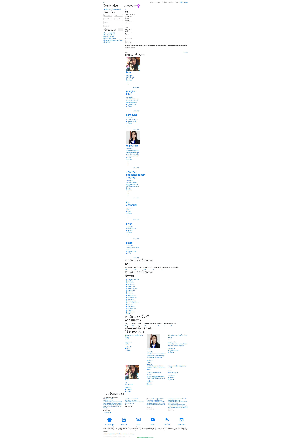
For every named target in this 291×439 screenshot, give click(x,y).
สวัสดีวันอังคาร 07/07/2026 (131, 400)
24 (153, 269)
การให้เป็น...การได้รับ (108, 400)
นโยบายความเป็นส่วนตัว (118, 434)
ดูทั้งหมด (106, 412)
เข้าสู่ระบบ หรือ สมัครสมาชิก (113, 9)
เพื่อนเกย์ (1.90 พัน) (108, 36)
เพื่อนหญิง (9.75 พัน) (109, 35)
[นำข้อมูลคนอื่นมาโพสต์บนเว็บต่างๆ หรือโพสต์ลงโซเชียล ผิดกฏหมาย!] (178, 399)
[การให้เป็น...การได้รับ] (108, 398)
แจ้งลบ (186, 52)
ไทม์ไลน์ (164, 2)
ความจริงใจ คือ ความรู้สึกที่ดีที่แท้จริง (154, 400)
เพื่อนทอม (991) (107, 40)
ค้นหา (120, 30)
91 (138, 325)
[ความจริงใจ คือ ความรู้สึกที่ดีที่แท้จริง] (155, 398)
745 (135, 269)
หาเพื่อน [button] (158, 2)
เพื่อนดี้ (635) (107, 42)
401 (133, 325)
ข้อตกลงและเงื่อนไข (107, 434)
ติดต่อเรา (177, 2)
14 (158, 325)
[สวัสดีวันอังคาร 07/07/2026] (131, 398)
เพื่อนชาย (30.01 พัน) (109, 33)
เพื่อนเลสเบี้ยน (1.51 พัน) (109, 38)
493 (126, 269)
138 (126, 325)
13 (171, 325)
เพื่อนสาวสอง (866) (117, 40)
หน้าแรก (152, 2)
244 (144, 269)
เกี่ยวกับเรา (171, 2)
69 (145, 325)
